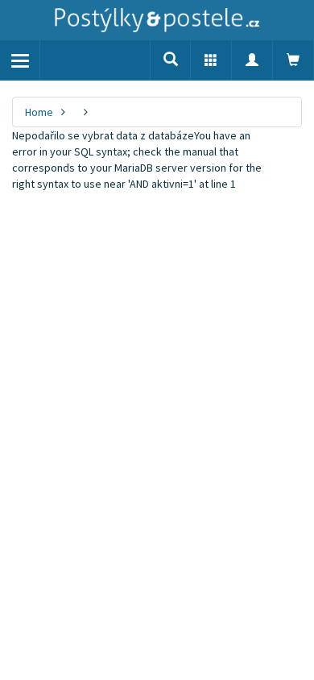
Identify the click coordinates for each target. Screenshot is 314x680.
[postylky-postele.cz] (157, 20)
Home (39, 112)
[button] (211, 60)
